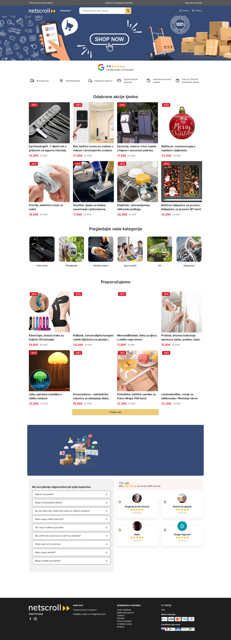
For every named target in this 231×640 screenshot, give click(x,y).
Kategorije (65, 10)
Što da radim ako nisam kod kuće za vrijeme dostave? (62, 510)
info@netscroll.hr (98, 614)
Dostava (120, 627)
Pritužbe (120, 618)
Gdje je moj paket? (44, 494)
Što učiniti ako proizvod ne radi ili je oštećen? (58, 535)
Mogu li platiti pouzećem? (48, 560)
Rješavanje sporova (125, 612)
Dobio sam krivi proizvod (48, 544)
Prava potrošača (124, 621)
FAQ (163, 610)
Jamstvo (121, 615)
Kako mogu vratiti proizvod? (49, 519)
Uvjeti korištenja (124, 610)
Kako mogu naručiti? (45, 552)
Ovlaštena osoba (124, 624)
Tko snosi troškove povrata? (49, 527)
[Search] (128, 10)
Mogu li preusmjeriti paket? (48, 502)
